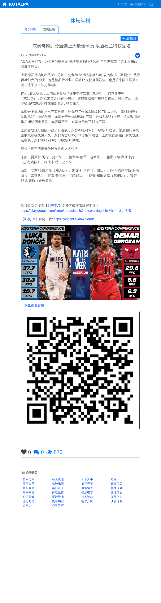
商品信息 (116, 496)
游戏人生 (28, 505)
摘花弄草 (86, 483)
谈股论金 (116, 501)
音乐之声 (28, 479)
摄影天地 (57, 496)
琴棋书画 (28, 492)
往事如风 (28, 483)
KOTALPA (17, 4)
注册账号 (140, 4)
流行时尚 (28, 501)
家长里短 (28, 488)
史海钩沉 (57, 501)
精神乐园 (57, 483)
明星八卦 (86, 501)
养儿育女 (116, 492)
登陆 (123, 4)
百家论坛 (49, 29)
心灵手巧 (57, 505)
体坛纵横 (57, 492)
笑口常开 (57, 488)
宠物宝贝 (116, 483)
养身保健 (116, 488)
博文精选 (30, 29)
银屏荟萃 (86, 492)
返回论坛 (130, 38)
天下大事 (86, 479)
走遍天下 (116, 479)
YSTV (24, 54)
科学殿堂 (28, 496)
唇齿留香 (86, 488)
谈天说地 (57, 479)
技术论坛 (86, 496)
